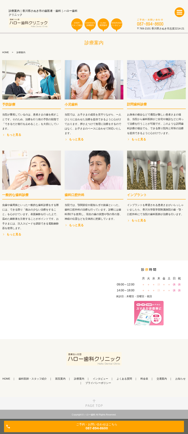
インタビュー (100, 378)
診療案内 (79, 378)
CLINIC (103, 24)
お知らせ (180, 378)
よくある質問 (124, 378)
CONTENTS (90, 24)
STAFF (76, 24)
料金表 (144, 378)
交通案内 (162, 378)
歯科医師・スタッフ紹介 (33, 378)
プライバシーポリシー (98, 382)
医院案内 (60, 378)
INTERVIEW (116, 24)
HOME (5, 52)
